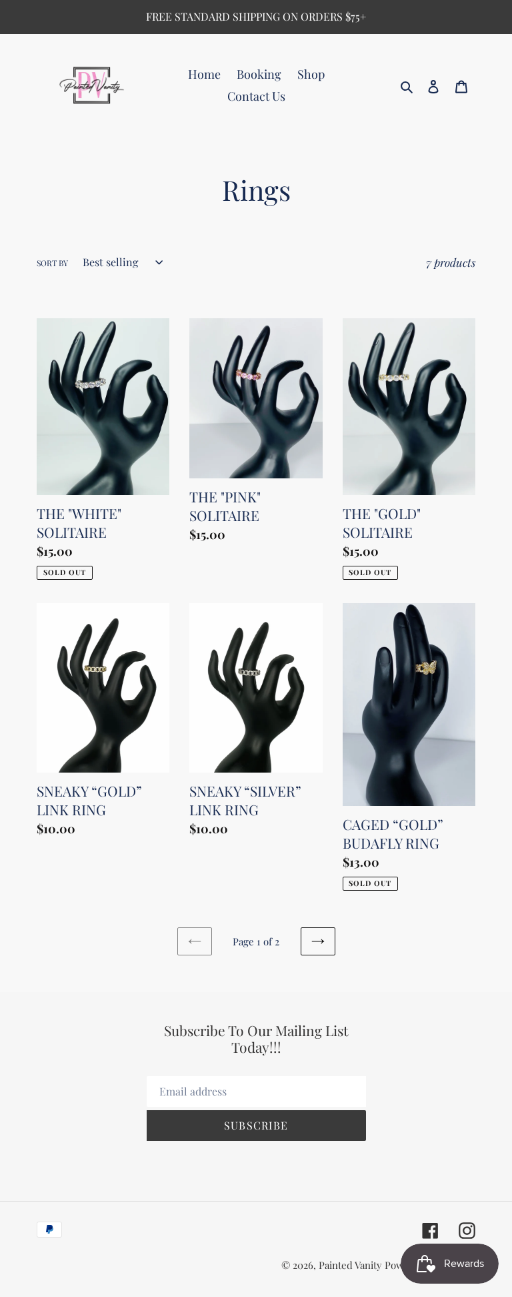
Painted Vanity (350, 1265)
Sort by (52, 263)
